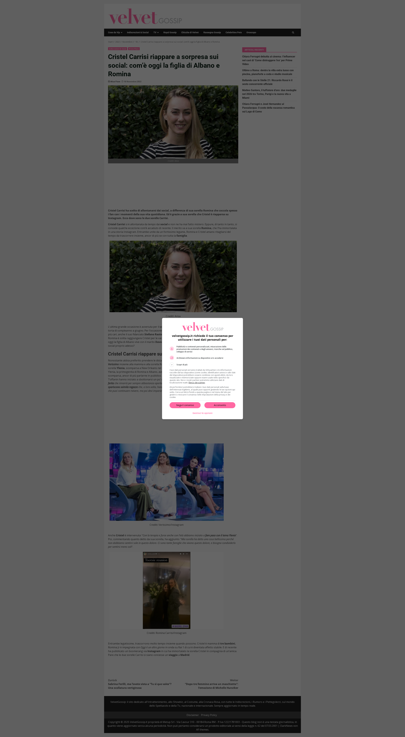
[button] (202, 364)
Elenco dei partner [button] (197, 382)
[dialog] (202, 368)
